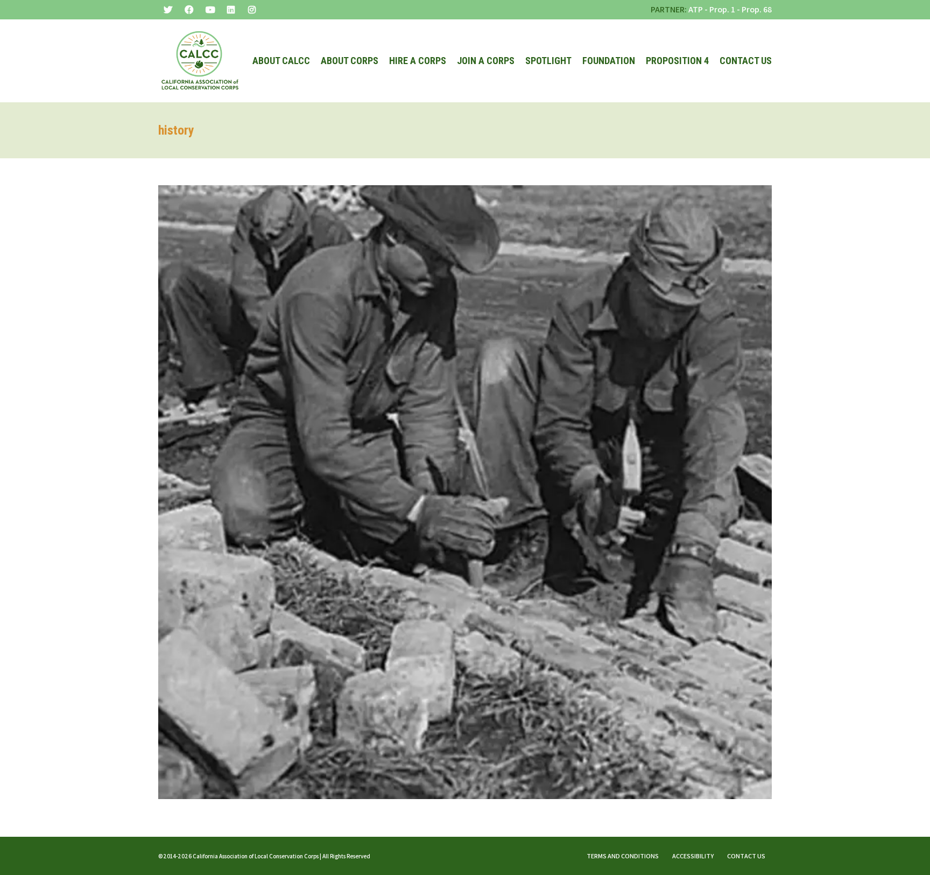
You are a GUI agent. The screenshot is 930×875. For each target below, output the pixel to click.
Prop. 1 (722, 9)
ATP (695, 9)
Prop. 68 (757, 9)
